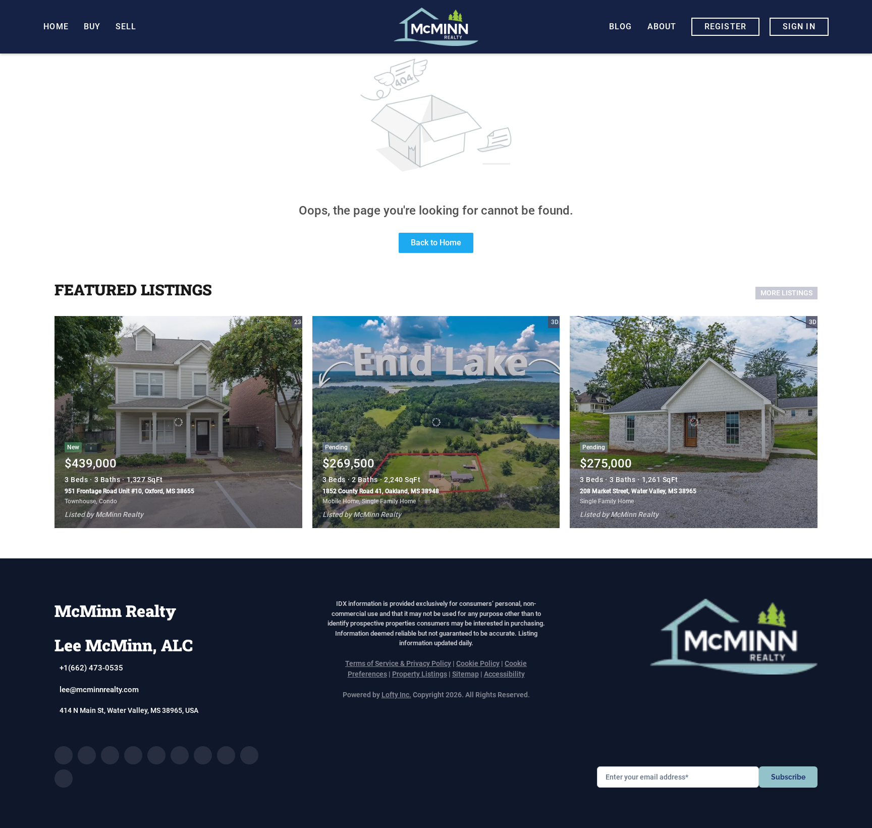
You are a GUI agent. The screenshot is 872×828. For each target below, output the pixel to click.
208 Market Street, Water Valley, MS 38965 (638, 491)
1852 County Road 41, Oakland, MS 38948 (380, 491)
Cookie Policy (478, 663)
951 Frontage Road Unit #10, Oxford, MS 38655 (129, 491)
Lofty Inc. (396, 695)
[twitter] (110, 755)
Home (55, 26)
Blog (620, 26)
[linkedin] (87, 755)
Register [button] (725, 26)
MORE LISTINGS (786, 293)
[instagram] (180, 755)
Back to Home (436, 242)
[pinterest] (249, 755)
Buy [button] (92, 26)
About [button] (662, 26)
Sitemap (465, 674)
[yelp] (156, 755)
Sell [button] (126, 26)
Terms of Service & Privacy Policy (398, 663)
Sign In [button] (799, 26)
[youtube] (203, 755)
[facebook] (63, 755)
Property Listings (419, 674)
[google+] (63, 778)
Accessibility (504, 674)
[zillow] (133, 755)
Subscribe (788, 777)
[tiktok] (226, 755)
